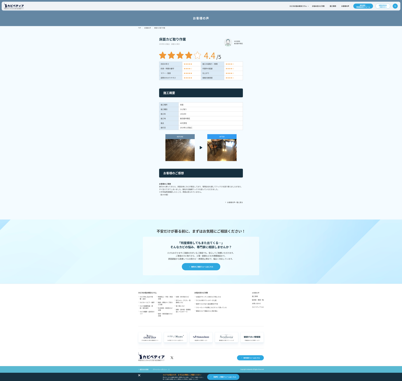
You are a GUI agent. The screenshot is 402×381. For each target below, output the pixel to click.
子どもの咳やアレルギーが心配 (206, 300)
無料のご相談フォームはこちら (202, 267)
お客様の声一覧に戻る (235, 202)
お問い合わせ (256, 303)
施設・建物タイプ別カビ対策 (165, 303)
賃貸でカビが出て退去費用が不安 (207, 304)
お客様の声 (345, 6)
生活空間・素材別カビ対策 (165, 309)
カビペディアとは (258, 307)
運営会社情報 (144, 369)
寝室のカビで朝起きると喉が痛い (207, 311)
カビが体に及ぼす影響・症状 (146, 298)
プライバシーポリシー (160, 369)
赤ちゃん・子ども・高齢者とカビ (183, 301)
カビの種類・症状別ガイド (147, 313)
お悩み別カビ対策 (318, 6)
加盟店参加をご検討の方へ (383, 6)
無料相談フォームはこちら (252, 358)
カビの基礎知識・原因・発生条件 (146, 307)
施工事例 (333, 6)
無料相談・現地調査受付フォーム (363, 6)
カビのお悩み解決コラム (298, 6)
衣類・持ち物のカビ (182, 297)
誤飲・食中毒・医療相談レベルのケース (183, 310)
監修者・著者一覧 (258, 300)
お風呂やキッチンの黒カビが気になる (208, 297)
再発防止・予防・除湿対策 (165, 298)
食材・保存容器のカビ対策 (165, 315)
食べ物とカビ (180, 306)
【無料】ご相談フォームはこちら (224, 377)
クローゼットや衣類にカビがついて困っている (211, 307)
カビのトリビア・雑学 (147, 302)
